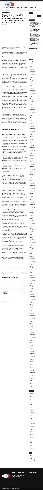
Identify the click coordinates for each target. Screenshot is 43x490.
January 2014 (32, 297)
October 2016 (32, 245)
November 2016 (32, 243)
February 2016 (32, 258)
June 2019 (31, 197)
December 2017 (32, 223)
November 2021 (32, 152)
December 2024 (32, 93)
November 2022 (32, 133)
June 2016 (31, 251)
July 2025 (31, 82)
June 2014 (31, 289)
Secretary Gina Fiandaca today (19, 259)
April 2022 (31, 144)
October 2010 (32, 359)
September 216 (32, 383)
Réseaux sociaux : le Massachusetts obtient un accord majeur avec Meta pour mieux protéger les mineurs (14, 288)
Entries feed (32, 456)
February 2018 (32, 220)
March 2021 (32, 164)
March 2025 (32, 88)
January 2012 (32, 335)
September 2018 (32, 212)
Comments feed (32, 458)
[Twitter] (40, 0)
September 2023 (32, 117)
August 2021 (32, 156)
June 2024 (31, 102)
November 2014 (32, 281)
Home (3, 10)
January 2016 (32, 259)
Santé (31, 440)
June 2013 (31, 308)
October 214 (32, 386)
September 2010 (32, 361)
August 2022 (32, 137)
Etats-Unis (31, 413)
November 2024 (32, 94)
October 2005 (32, 378)
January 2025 (32, 91)
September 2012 (32, 323)
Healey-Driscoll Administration (20, 257)
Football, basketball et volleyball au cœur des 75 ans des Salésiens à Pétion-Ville (35, 30)
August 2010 (32, 362)
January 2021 (32, 167)
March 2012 (32, 332)
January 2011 (32, 354)
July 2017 (31, 231)
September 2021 (32, 155)
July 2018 (31, 215)
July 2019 (31, 196)
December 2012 (32, 318)
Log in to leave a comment (6, 301)
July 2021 (31, 158)
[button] (39, 7)
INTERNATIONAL (32, 423)
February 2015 (32, 277)
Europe (31, 415)
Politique (31, 434)
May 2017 (31, 234)
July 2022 (31, 139)
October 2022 (32, 134)
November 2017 (32, 224)
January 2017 (32, 240)
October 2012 (32, 321)
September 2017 (32, 228)
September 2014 (32, 285)
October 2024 (32, 96)
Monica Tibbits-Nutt (5, 259)
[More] (10, 27)
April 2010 (31, 369)
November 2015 (32, 262)
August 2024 (32, 99)
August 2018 (32, 213)
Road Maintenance (11, 259)
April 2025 (31, 87)
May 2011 (31, 348)
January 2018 (32, 221)
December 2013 (32, 299)
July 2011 (31, 345)
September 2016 (32, 247)
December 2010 (32, 356)
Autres (31, 397)
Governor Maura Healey (11, 257)
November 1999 (32, 381)
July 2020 (31, 177)
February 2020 (32, 185)
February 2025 (32, 90)
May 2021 (31, 161)
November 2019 (32, 190)
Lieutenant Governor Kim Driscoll (18, 258)
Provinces (31, 439)
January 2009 (32, 377)
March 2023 (32, 126)
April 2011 (31, 350)
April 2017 (31, 236)
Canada (31, 402)
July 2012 (31, 326)
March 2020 (32, 183)
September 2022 (32, 136)
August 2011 (32, 343)
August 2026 (32, 61)
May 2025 (31, 85)
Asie (30, 396)
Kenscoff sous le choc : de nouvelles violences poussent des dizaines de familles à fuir (35, 39)
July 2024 (31, 101)
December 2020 (32, 169)
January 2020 (32, 186)
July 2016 (31, 250)
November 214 (32, 384)
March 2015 (32, 275)
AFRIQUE (31, 393)
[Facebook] (38, 0)
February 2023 (32, 128)
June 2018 (31, 217)
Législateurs (32, 426)
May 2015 (31, 272)
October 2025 (32, 77)
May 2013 (31, 310)
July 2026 (31, 63)
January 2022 (32, 148)
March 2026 (32, 69)
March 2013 (32, 313)
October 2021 (32, 153)
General (31, 418)
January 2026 (32, 72)
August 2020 (32, 175)
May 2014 (31, 291)
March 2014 (32, 294)
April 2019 (31, 201)
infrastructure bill (10, 258)
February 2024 (32, 109)
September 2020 (32, 174)
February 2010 (32, 372)
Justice (31, 424)
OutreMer (31, 432)
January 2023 (32, 129)
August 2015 (32, 267)
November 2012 (32, 320)
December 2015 (32, 261)
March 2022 (32, 145)
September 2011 (32, 342)
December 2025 (32, 74)
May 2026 (31, 66)
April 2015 (31, 274)
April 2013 (31, 312)
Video (31, 447)
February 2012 (32, 334)
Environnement (32, 412)
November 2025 (32, 75)
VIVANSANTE (32, 448)
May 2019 (31, 199)
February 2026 (32, 71)
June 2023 (31, 121)
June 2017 (31, 232)
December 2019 (32, 188)
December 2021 (32, 150)
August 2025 (32, 80)
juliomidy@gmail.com (15, 483)
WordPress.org (32, 460)
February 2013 (32, 315)
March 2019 (32, 202)
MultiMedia (32, 429)
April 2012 (31, 331)
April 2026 (31, 68)
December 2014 (32, 280)
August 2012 (32, 324)
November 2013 (32, 300)
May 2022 (31, 142)
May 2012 (31, 329)
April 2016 (31, 255)
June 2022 (31, 140)
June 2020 (31, 178)
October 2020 (32, 172)
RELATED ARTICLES (6, 277)
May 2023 (31, 123)
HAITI (30, 421)
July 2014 (31, 288)
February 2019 (32, 204)
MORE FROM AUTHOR (14, 277)
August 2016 (32, 248)
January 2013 (32, 316)
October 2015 (32, 264)
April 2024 (31, 106)
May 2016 (31, 253)
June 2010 (31, 365)
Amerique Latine (32, 394)
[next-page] (4, 295)
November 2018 (32, 209)
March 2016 (32, 256)
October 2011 (32, 340)
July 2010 (31, 364)
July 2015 (31, 269)
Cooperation (32, 405)
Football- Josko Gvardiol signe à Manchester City (21, 273)
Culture (31, 407)
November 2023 (32, 114)
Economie (31, 409)
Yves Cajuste (32, 50)
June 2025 (31, 83)
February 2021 (32, 166)
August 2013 (32, 305)
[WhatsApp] (6, 27)
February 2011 (32, 353)
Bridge (6, 257)
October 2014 (32, 283)
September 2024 (32, 98)
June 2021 (31, 159)
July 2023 (31, 120)
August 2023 (32, 118)
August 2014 (32, 286)
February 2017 (32, 239)
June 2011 (31, 346)
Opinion (31, 431)
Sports (31, 443)
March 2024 (32, 107)
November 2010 (32, 358)
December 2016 (32, 242)
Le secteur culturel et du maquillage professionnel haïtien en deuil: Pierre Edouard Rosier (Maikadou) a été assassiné (35, 53)
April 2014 (31, 293)
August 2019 (32, 194)
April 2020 (31, 182)
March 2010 (32, 370)
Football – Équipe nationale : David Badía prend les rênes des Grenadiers (35, 43)
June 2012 (31, 327)
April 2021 (31, 163)
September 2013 (32, 304)
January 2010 (32, 373)
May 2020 (31, 180)
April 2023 (31, 125)
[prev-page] (2, 295)
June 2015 (31, 270)
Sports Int (31, 445)
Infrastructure (4, 258)
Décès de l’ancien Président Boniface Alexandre (7, 273)
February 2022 (32, 147)
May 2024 (31, 104)
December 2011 (32, 337)
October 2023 (32, 115)
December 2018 (32, 207)
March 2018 (32, 218)
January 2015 (32, 278)
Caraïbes (31, 404)
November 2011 (32, 339)
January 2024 (32, 110)
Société (31, 442)
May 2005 (31, 380)
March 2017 (32, 237)
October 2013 (32, 302)
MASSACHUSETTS (7, 10)
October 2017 (32, 226)
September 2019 (32, 193)
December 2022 (32, 131)
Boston (13, 10)
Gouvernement (32, 420)
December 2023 (32, 112)
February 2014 (32, 296)
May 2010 (31, 367)
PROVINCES (32, 437)
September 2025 (32, 79)
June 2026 (31, 64)
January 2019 (32, 205)
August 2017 (32, 229)
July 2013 (31, 307)
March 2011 (32, 351)
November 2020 (32, 171)
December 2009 (32, 375)
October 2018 (32, 210)
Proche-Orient (32, 435)
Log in (31, 455)
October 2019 (32, 191)
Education (31, 410)
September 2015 (32, 266)
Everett (31, 416)
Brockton (31, 401)
